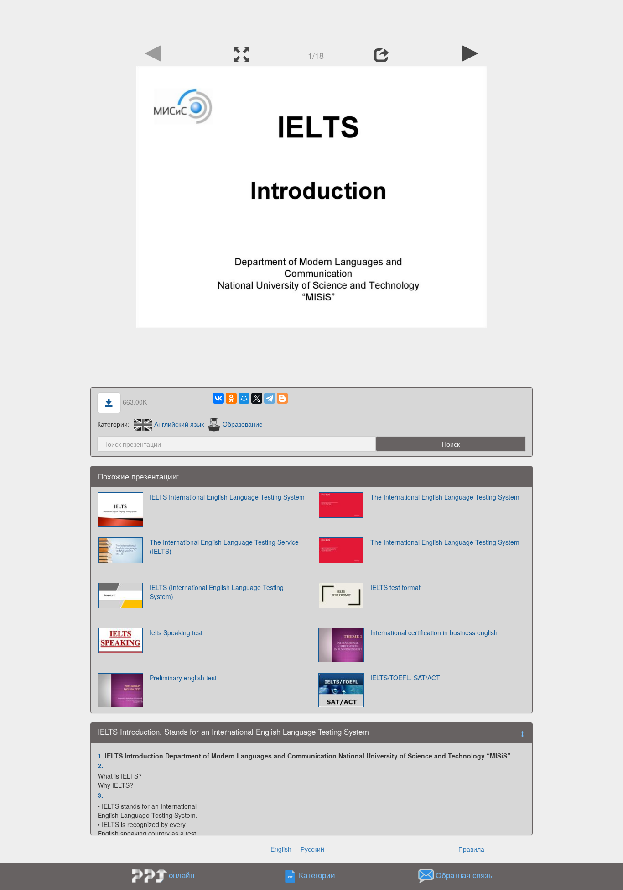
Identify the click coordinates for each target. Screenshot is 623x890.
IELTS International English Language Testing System (227, 496)
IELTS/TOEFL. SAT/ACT (405, 677)
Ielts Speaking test (176, 632)
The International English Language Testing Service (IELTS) (224, 546)
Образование (243, 423)
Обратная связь (464, 875)
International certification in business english (434, 632)
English (280, 848)
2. (100, 765)
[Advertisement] (311, 20)
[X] (256, 398)
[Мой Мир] (244, 398)
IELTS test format (395, 587)
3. (100, 795)
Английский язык (179, 423)
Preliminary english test (183, 677)
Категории (317, 875)
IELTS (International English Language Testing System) (217, 592)
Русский (312, 848)
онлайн (181, 874)
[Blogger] (282, 398)
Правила (471, 848)
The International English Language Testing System (444, 496)
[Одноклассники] (231, 398)
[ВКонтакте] (218, 398)
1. (100, 755)
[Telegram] (269, 398)
